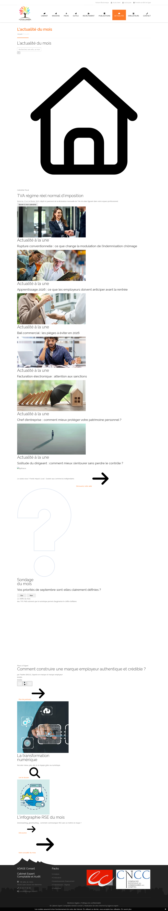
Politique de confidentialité (91, 903)
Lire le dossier (24, 777)
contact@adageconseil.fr (28, 891)
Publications (104, 16)
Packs (66, 16)
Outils (76, 16)
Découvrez (23, 833)
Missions (56, 16)
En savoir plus (126, 909)
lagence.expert (113, 906)
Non (31, 595)
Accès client (116, 3)
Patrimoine (57, 888)
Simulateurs (133, 16)
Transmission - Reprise (61, 885)
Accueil (19, 34)
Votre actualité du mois (27, 853)
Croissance (57, 878)
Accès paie (127, 3)
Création (56, 874)
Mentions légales (73, 903)
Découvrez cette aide (84, 486)
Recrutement (89, 16)
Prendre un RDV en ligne (143, 3)
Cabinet (44, 16)
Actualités (119, 16)
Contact (147, 16)
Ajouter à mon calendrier (27, 204)
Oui (21, 595)
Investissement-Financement (63, 881)
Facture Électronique (102, 3)
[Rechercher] (18, 53)
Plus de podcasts (25, 699)
